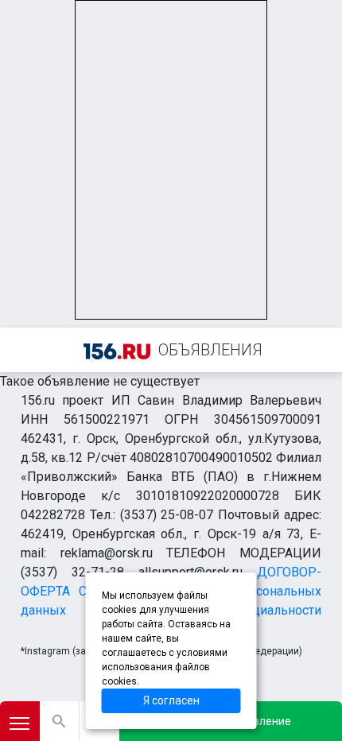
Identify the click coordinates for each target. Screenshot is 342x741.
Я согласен (171, 700)
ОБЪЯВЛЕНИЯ (210, 349)
